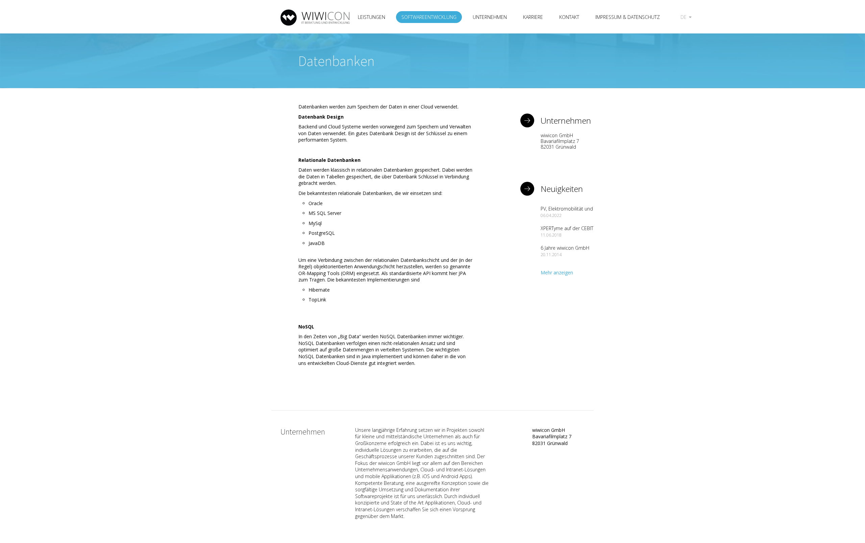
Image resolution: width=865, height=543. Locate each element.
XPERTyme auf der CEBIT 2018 (567, 231)
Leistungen (371, 17)
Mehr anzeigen (557, 272)
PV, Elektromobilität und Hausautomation (567, 211)
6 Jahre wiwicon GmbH (565, 248)
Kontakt (569, 17)
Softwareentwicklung (428, 17)
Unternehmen (490, 17)
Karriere (533, 17)
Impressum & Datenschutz (627, 17)
